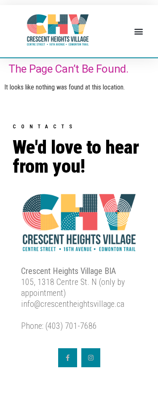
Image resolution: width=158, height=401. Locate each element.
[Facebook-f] (67, 357)
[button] (138, 31)
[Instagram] (90, 357)
